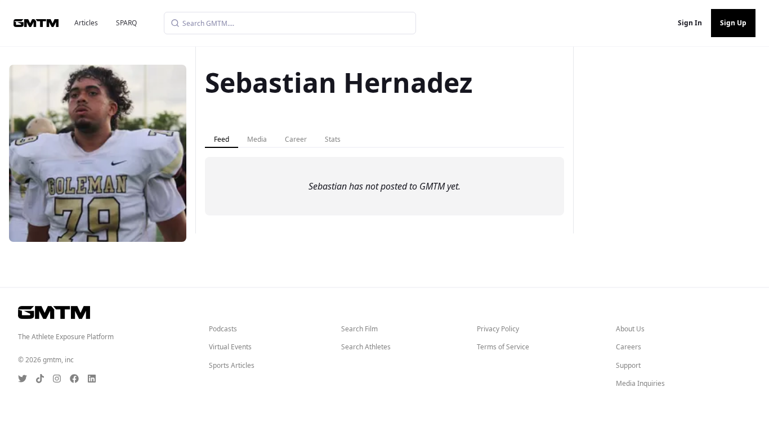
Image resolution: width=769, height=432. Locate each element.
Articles (86, 23)
